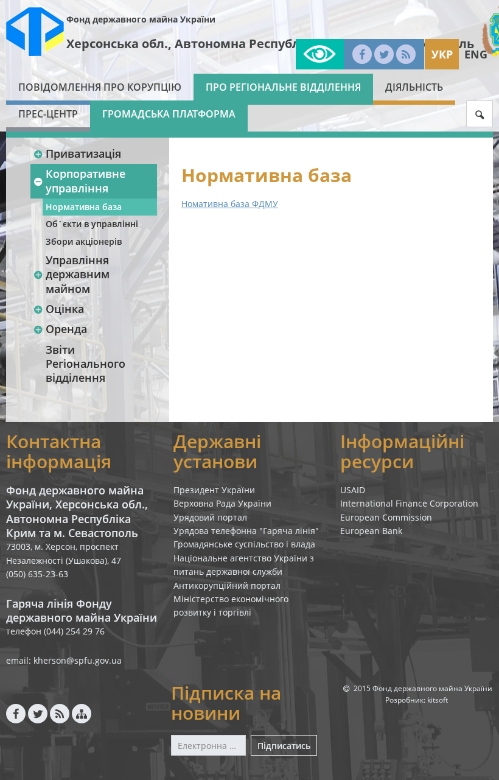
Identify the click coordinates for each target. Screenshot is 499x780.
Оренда (66, 328)
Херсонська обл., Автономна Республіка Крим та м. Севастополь (270, 43)
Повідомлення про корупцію (99, 87)
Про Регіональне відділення (283, 87)
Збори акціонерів (84, 241)
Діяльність (414, 87)
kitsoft (437, 700)
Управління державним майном (78, 274)
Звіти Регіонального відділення (85, 363)
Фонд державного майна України (140, 19)
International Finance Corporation (409, 503)
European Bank (371, 530)
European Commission (386, 517)
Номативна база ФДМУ (229, 203)
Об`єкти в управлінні (92, 224)
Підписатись (283, 745)
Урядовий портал (210, 517)
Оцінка (65, 308)
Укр (442, 54)
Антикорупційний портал (227, 585)
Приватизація (83, 153)
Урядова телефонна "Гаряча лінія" (246, 530)
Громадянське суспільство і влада (244, 544)
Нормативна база (84, 207)
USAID (352, 490)
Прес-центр (48, 114)
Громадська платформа (169, 114)
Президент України (214, 490)
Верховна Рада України (222, 503)
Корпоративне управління (85, 180)
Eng (475, 54)
